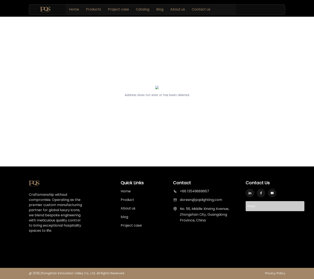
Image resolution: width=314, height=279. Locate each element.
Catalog (142, 9)
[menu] (151, 9)
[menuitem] (74, 9)
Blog (159, 9)
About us (177, 9)
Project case (118, 9)
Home (74, 9)
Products (93, 9)
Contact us (201, 9)
